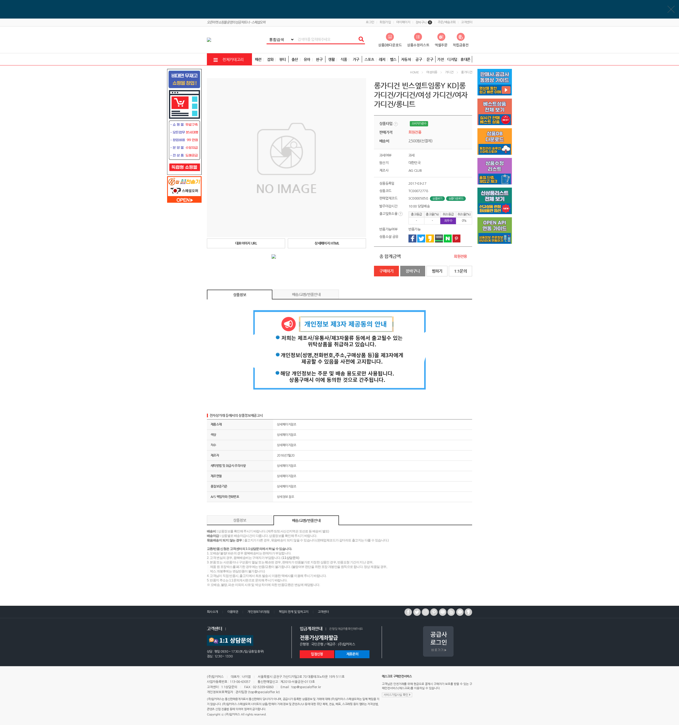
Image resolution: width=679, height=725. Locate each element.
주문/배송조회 (447, 22)
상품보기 (437, 198)
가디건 (449, 72)
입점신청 (317, 654)
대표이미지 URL (246, 243)
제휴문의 (352, 654)
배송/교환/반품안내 (306, 294)
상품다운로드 (456, 198)
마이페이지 (403, 22)
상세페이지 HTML (327, 243)
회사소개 (212, 611)
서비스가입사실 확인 (396, 694)
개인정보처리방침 (258, 611)
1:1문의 (460, 271)
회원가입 (385, 22)
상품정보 (239, 295)
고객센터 (466, 22)
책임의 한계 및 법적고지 (293, 611)
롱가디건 (466, 72)
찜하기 (437, 271)
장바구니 (423, 22)
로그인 (370, 22)
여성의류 (431, 72)
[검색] (361, 39)
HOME (414, 72)
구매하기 (386, 271)
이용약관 (232, 611)
